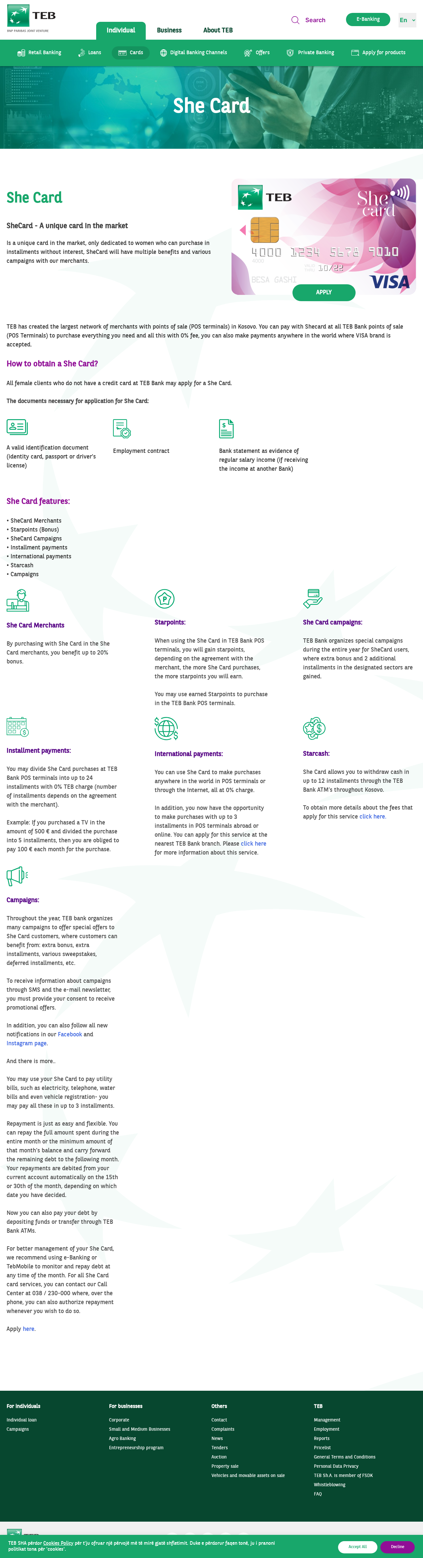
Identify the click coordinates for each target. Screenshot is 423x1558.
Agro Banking (122, 1439)
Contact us (384, 197)
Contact (219, 1420)
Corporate (119, 1420)
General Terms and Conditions (344, 1457)
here (28, 1329)
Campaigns (18, 1429)
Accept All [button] (358, 1547)
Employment (326, 1429)
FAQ (318, 1494)
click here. (373, 817)
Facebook (70, 1035)
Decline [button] (397, 1547)
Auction (219, 1457)
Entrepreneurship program (136, 1448)
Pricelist (322, 1448)
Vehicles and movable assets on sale (248, 1476)
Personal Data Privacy (336, 1466)
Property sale (225, 1466)
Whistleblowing (329, 1485)
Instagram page (27, 1044)
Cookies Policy (58, 1543)
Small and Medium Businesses (139, 1429)
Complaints (223, 1429)
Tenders (220, 1448)
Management (327, 1420)
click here (253, 844)
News (217, 1439)
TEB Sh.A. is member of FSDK (343, 1476)
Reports (321, 1439)
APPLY (324, 293)
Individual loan (22, 1420)
